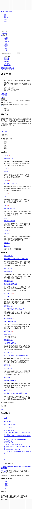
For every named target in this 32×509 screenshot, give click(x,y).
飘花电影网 (4, 11)
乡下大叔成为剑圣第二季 (13, 444)
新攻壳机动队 (8, 368)
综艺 (5, 21)
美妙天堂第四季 (8, 158)
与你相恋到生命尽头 (10, 343)
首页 (5, 14)
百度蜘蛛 (8, 466)
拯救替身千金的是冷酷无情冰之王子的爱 (16, 393)
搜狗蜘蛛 (18, 466)
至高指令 (6, 171)
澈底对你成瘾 (8, 271)
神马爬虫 (13, 466)
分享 (12, 69)
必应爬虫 (4, 468)
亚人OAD (7, 246)
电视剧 (6, 18)
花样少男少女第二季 (10, 321)
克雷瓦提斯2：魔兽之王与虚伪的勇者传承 (16, 259)
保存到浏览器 (6, 69)
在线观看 (4, 94)
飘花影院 (9, 11)
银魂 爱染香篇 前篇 (9, 221)
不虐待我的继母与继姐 (10, 284)
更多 (2, 409)
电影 (5, 16)
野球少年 (6, 233)
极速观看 (4, 95)
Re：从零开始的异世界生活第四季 (14, 309)
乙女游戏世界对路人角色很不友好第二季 (16, 355)
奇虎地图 (24, 466)
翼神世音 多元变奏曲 (12, 449)
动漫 (5, 19)
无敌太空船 (9, 430)
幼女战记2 (7, 296)
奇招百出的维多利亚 (10, 380)
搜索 (18, 53)
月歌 (5, 196)
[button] (6, 109)
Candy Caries (7, 334)
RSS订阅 (3, 466)
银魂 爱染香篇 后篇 (9, 208)
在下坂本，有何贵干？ (10, 183)
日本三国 (8, 443)
